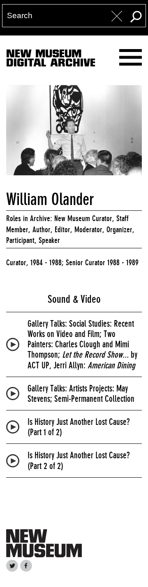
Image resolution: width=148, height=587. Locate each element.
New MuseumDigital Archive (50, 60)
